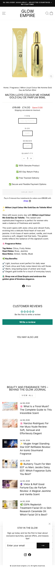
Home (5, 88)
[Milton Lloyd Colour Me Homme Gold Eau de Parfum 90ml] (11, 351)
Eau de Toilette (27, 121)
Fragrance (14, 88)
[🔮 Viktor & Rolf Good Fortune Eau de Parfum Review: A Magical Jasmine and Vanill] (9, 484)
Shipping (18, 110)
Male (27, 146)
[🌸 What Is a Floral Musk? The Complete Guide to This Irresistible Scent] (9, 406)
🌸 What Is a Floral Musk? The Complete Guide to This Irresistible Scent (36, 409)
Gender (27, 141)
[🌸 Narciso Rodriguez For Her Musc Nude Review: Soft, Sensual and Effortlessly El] (9, 423)
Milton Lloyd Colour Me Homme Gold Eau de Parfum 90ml (12, 367)
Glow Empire (27, 13)
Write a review (27, 322)
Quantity (27, 153)
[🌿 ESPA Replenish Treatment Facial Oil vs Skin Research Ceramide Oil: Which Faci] (9, 504)
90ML (27, 133)
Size (27, 128)
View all (27, 395)
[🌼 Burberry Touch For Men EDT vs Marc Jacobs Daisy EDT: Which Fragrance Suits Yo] (9, 464)
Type (27, 116)
